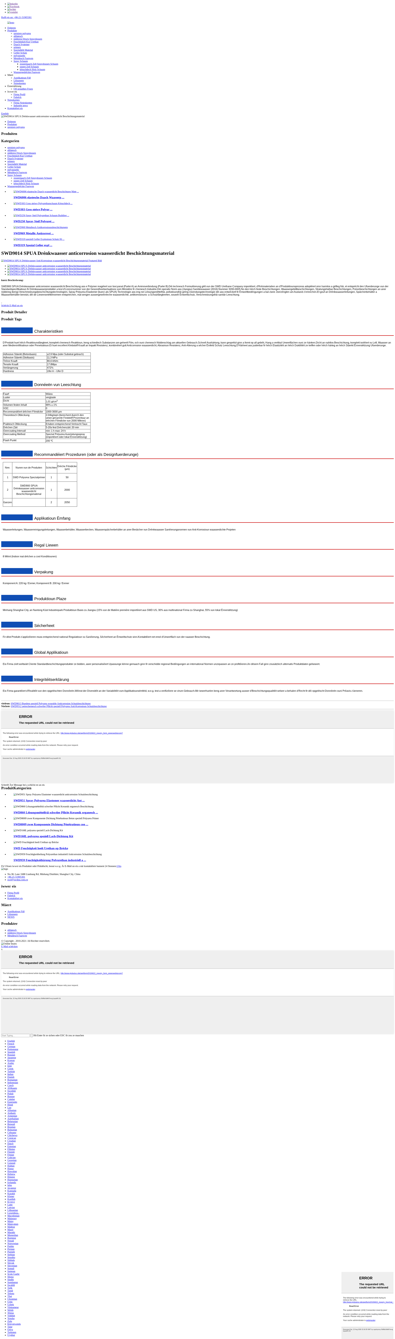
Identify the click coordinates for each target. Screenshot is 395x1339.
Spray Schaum (21, 61)
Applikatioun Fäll (22, 77)
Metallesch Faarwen (23, 58)
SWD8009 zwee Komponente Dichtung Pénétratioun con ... (51, 824)
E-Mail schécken (9, 946)
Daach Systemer (21, 44)
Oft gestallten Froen (23, 89)
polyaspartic (19, 55)
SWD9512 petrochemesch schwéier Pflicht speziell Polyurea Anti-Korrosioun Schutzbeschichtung (59, 706)
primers (17, 47)
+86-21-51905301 (16, 877)
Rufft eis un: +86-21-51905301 (16, 17)
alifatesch (18, 36)
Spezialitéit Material (23, 50)
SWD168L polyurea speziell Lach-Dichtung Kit (43, 836)
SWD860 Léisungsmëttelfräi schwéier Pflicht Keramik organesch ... (56, 812)
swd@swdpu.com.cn (17, 879)
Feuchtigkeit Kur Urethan (26, 41)
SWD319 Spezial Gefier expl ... (33, 245)
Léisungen (19, 80)
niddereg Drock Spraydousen (28, 39)
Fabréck (17, 97)
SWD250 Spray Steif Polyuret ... (34, 221)
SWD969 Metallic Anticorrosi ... (34, 233)
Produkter (12, 30)
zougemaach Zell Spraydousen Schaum (39, 64)
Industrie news (21, 105)
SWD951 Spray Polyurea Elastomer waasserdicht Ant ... (49, 800)
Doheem (11, 28)
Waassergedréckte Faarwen (27, 72)
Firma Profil (19, 94)
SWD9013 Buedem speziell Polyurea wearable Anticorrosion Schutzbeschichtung (51, 703)
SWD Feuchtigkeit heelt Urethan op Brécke (41, 848)
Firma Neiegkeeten (23, 102)
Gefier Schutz (20, 52)
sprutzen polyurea (22, 33)
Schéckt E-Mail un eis (12, 305)
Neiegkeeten (20, 83)
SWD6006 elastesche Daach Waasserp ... (39, 197)
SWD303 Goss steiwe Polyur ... (33, 209)
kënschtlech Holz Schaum (32, 69)
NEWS (11, 917)
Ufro (119, 866)
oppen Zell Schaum (29, 66)
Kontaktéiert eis (15, 108)
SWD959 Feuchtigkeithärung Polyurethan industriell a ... (50, 860)
